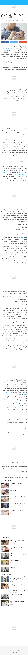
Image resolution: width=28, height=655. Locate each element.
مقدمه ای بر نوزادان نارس (16, 483)
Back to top (14, 647)
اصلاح (12, 146)
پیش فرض (3, 10)
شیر (26, 161)
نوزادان (7, 10)
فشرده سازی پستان (16, 405)
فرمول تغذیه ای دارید (19, 209)
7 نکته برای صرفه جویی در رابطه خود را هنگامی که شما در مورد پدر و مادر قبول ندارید (18, 578)
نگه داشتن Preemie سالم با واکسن (18, 496)
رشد (7, 142)
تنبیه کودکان (12, 567)
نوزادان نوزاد (20, 237)
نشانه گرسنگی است (16, 340)
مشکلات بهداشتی (12, 48)
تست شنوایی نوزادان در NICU (16, 490)
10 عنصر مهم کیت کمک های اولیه (17, 590)
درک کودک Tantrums (15, 560)
